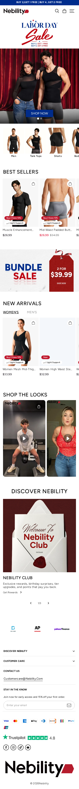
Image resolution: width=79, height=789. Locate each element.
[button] (72, 11)
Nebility (44, 783)
